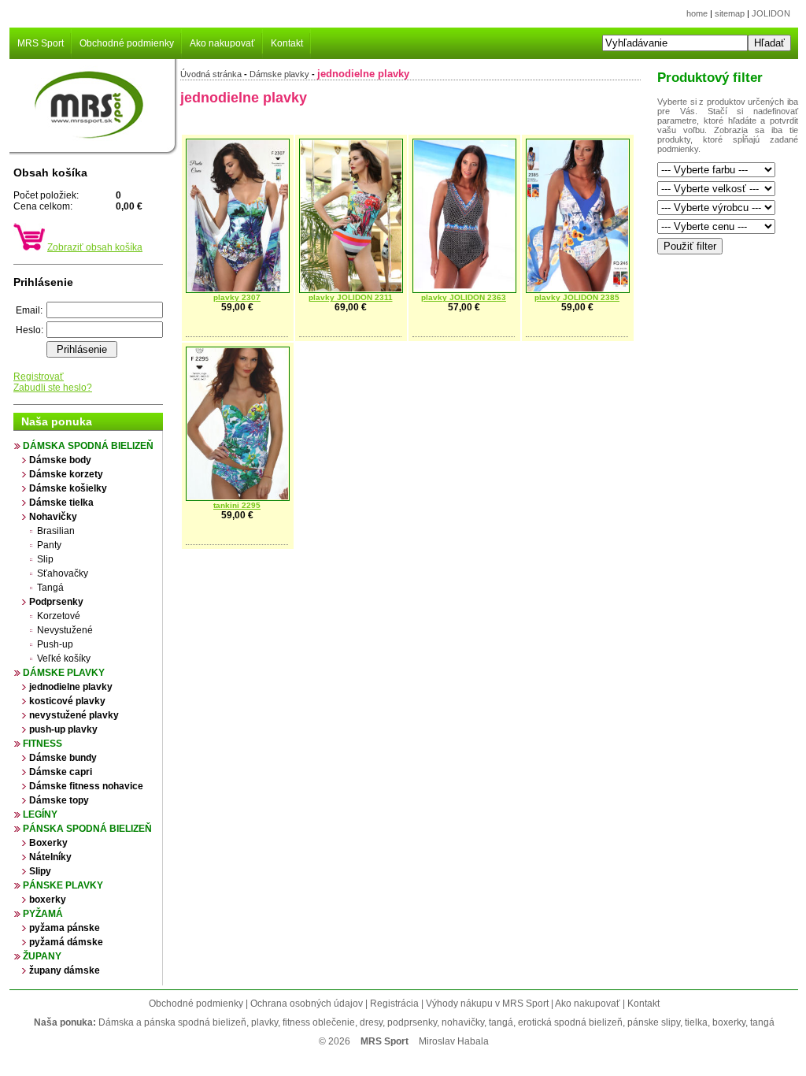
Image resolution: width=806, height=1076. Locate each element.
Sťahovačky (62, 573)
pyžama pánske (64, 927)
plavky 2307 (237, 297)
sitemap (730, 13)
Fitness (42, 743)
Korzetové (58, 615)
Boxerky (48, 842)
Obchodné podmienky (126, 43)
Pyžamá (43, 913)
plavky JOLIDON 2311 (351, 297)
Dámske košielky (68, 488)
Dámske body (60, 460)
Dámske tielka (61, 502)
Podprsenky (56, 601)
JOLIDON (771, 13)
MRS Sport (40, 43)
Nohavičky (53, 516)
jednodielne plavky (71, 686)
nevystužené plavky (74, 715)
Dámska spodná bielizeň (88, 445)
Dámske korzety (66, 474)
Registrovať (38, 376)
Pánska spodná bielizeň (87, 828)
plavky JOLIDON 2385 (576, 297)
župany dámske (64, 970)
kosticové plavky (67, 701)
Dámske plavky (64, 672)
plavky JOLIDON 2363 (463, 297)
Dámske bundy (63, 757)
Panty (49, 545)
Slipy (40, 871)
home (697, 13)
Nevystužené (65, 630)
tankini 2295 (237, 505)
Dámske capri (60, 771)
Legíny (40, 814)
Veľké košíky (64, 658)
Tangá (50, 587)
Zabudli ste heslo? (52, 387)
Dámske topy (59, 800)
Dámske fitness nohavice (86, 786)
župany (42, 956)
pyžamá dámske (66, 942)
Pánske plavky (63, 885)
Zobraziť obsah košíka (94, 247)
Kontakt (287, 43)
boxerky (47, 899)
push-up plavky (63, 729)
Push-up (55, 644)
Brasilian (56, 530)
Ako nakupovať (222, 43)
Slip (45, 559)
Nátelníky (50, 857)
